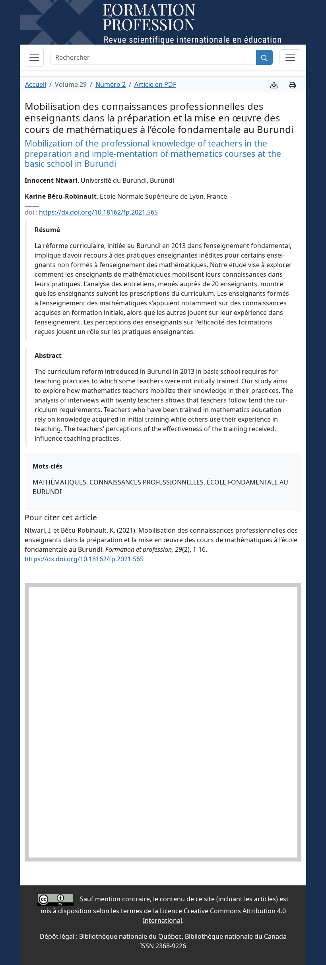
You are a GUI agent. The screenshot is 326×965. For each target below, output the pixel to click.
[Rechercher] (264, 57)
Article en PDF (155, 84)
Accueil (35, 84)
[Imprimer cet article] (292, 84)
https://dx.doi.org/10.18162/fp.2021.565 (98, 212)
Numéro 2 (110, 84)
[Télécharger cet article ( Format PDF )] (274, 84)
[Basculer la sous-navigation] (290, 57)
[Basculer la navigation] (34, 57)
